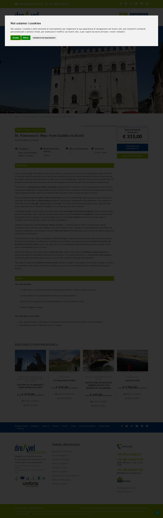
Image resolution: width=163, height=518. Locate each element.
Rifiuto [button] (26, 38)
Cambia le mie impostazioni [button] (44, 38)
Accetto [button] (16, 38)
